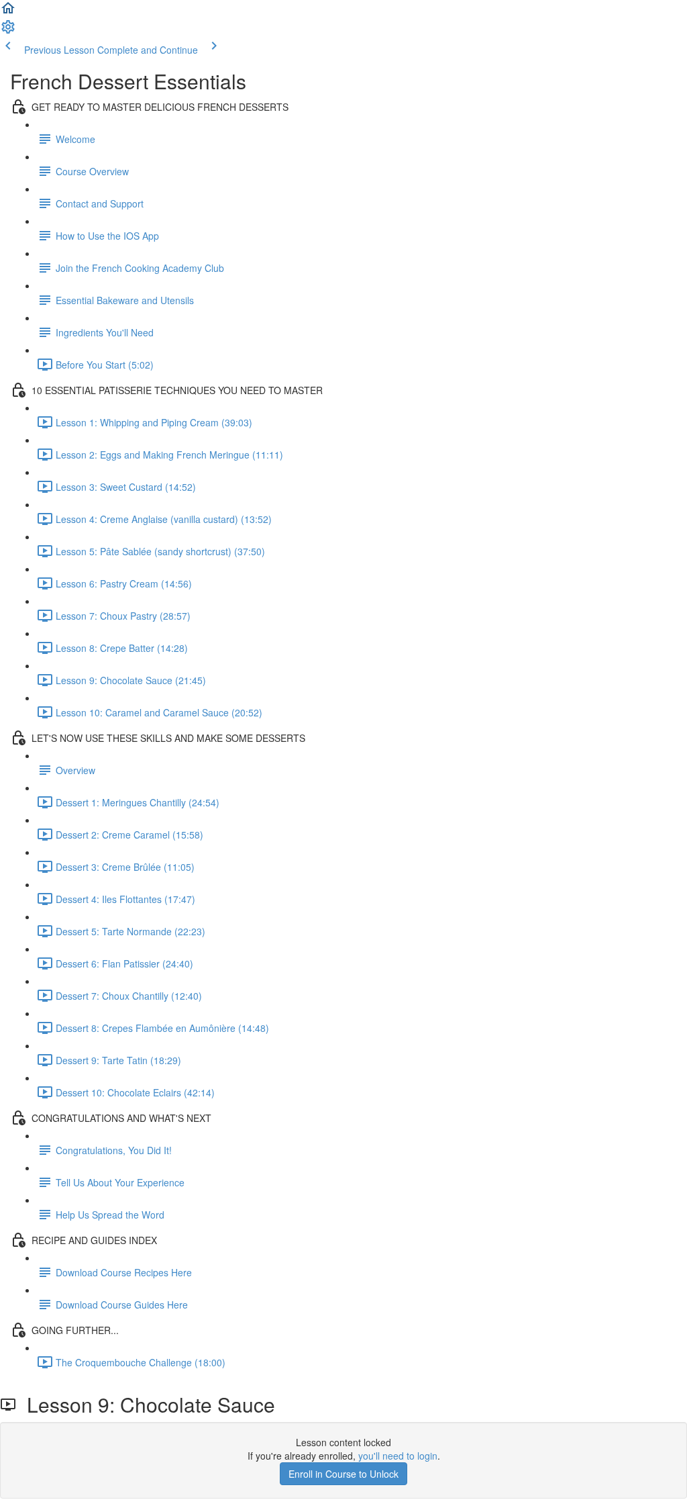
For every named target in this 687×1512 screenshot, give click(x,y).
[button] (8, 12)
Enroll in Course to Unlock (343, 1473)
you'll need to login (397, 1455)
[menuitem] (8, 31)
